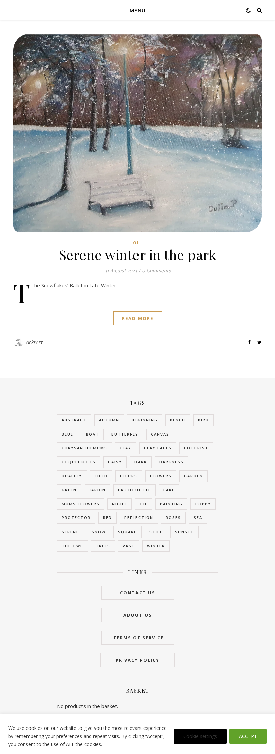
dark (140, 461)
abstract (74, 419)
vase (128, 545)
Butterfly (125, 434)
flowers (161, 476)
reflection (138, 517)
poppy (203, 503)
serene (70, 531)
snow (99, 531)
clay (125, 447)
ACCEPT (248, 736)
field (101, 476)
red (107, 517)
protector (76, 517)
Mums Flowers (81, 503)
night (119, 503)
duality (72, 476)
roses (173, 517)
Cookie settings (200, 736)
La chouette (134, 489)
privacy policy (137, 660)
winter (156, 545)
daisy (115, 461)
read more (137, 318)
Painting (171, 503)
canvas (160, 434)
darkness (171, 461)
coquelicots (79, 461)
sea (198, 517)
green (69, 489)
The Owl (72, 545)
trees (103, 545)
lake (169, 489)
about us (137, 615)
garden (193, 476)
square (127, 531)
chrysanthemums (84, 447)
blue (67, 434)
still (156, 531)
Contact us (137, 593)
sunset (184, 531)
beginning (145, 419)
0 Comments (156, 270)
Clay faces (158, 447)
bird (203, 419)
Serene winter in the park (137, 254)
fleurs (129, 476)
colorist (196, 447)
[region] (137, 734)
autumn (109, 419)
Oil (137, 243)
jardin (97, 489)
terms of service (137, 638)
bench (177, 419)
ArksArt (34, 342)
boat (92, 434)
